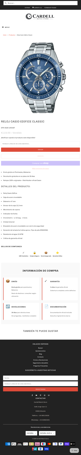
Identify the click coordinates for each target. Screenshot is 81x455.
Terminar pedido (50, 7)
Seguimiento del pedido (40, 363)
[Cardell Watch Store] (40, 17)
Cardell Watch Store (43, 438)
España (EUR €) (46, 433)
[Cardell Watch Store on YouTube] (36, 395)
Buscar (40, 348)
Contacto (40, 357)
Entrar (27, 7)
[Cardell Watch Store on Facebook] (32, 395)
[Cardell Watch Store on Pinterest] (40, 395)
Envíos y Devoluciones (40, 360)
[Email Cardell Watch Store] (48, 395)
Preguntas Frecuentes (40, 366)
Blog (40, 354)
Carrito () (38, 7)
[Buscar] (5, 3)
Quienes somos (40, 351)
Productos (12, 35)
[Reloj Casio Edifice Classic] (40, 78)
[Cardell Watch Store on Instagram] (44, 395)
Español (30, 433)
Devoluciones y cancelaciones (40, 427)
